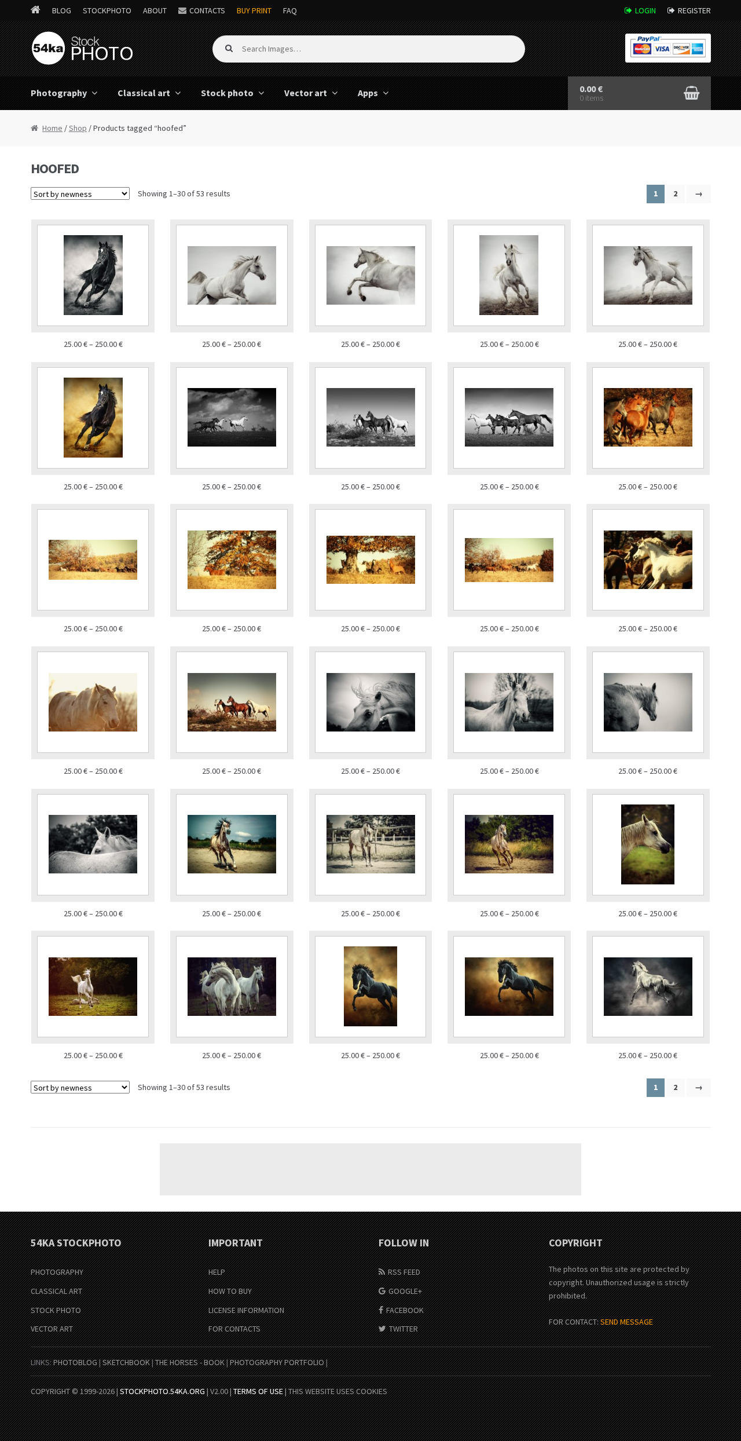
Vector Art (52, 1328)
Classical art (144, 92)
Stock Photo (56, 1310)
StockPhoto (107, 10)
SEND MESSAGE (626, 1321)
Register (694, 10)
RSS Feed (404, 1272)
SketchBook (126, 1362)
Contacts (207, 10)
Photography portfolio (277, 1362)
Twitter (403, 1328)
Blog (61, 10)
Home (52, 128)
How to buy (230, 1291)
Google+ (405, 1291)
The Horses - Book (190, 1362)
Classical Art (56, 1291)
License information (246, 1310)
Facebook (405, 1310)
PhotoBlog (75, 1362)
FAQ (290, 10)
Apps (368, 92)
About (155, 10)
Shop (78, 128)
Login (645, 10)
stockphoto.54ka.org (162, 1391)
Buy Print (254, 10)
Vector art (305, 92)
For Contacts (234, 1328)
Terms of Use (258, 1391)
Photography (59, 92)
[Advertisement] (370, 1169)
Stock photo (227, 92)
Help (216, 1272)
